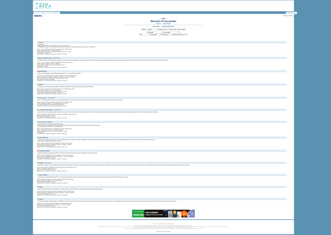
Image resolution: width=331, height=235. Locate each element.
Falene (41, 187)
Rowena (42, 102)
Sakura (41, 199)
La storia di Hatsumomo (46, 110)
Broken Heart (43, 71)
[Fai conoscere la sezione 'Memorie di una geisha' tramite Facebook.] (37, 16)
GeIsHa (41, 163)
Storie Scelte (156, 26)
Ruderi (41, 84)
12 (61, 207)
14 (61, 183)
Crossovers (166, 23)
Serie (158, 23)
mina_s (42, 203)
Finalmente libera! (44, 151)
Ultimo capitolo (56, 58)
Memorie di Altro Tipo (45, 58)
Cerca (49, 13)
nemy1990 (43, 155)
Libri (163, 19)
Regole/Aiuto (55, 13)
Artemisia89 (43, 191)
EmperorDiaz (44, 114)
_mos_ (42, 49)
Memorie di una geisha (163, 21)
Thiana (42, 128)
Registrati (289, 13)
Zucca (41, 42)
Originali (43, 13)
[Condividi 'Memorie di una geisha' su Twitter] (42, 16)
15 (61, 195)
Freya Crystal (44, 89)
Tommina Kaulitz (44, 167)
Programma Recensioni (168, 26)
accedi (294, 13)
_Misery (42, 143)
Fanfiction (37, 13)
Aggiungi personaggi (288, 15)
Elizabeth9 (43, 179)
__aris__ (43, 62)
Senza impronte (43, 137)
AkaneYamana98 (44, 75)
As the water (42, 97)
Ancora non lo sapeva (45, 122)
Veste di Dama (43, 175)
